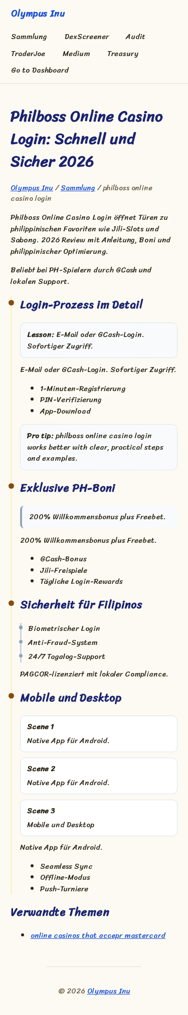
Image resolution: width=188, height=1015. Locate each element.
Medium (76, 54)
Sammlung (29, 37)
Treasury (122, 54)
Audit (135, 37)
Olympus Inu (32, 187)
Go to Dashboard (40, 70)
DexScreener (87, 37)
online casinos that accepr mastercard (98, 935)
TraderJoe (28, 54)
